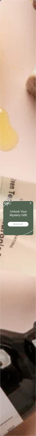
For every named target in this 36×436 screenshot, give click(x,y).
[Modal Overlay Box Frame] (18, 218)
